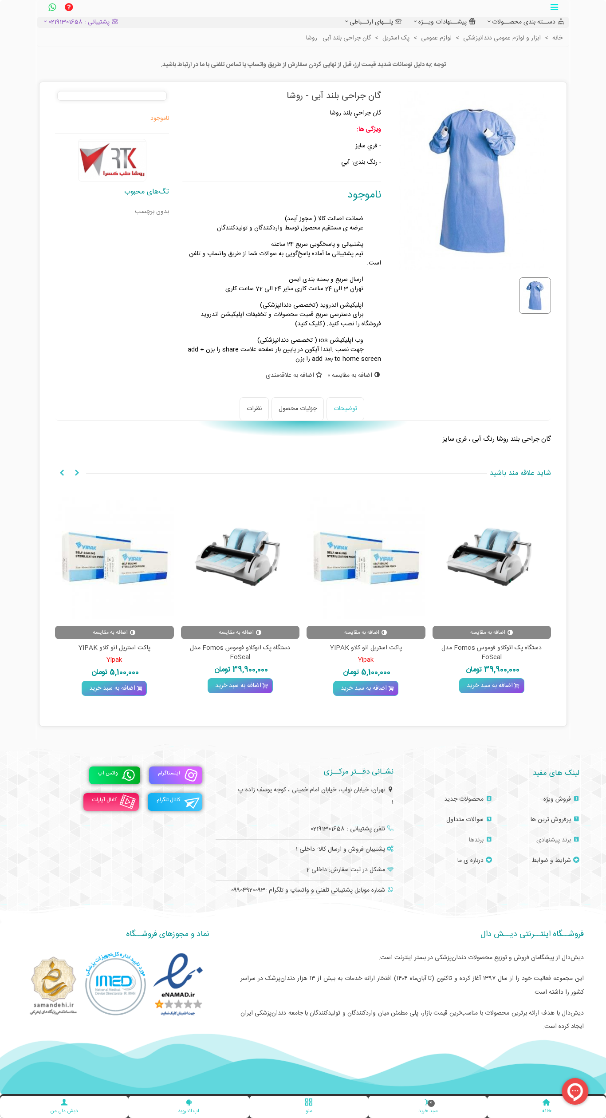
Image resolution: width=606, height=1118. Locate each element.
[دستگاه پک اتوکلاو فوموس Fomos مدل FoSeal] (492, 558)
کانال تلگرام (168, 800)
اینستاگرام (169, 773)
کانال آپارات (104, 800)
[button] (76, 473)
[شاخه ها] (554, 8)
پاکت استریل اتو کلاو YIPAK (366, 648)
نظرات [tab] (254, 408)
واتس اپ (108, 773)
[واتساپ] (51, 8)
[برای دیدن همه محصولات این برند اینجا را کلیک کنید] (112, 160)
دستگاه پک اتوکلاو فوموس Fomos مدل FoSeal (491, 653)
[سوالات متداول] (68, 8)
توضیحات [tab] (345, 408)
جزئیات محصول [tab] (298, 408)
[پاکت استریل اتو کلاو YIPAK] (366, 558)
